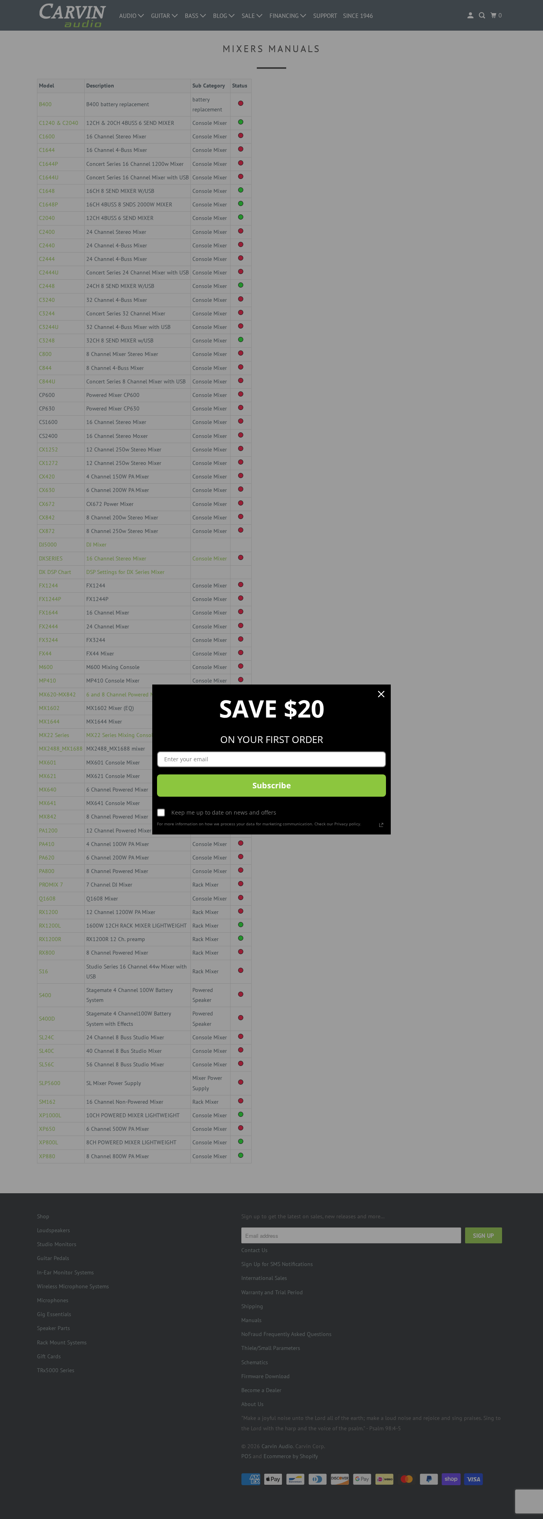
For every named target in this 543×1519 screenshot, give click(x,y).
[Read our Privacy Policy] (381, 825)
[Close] (381, 694)
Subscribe (271, 785)
